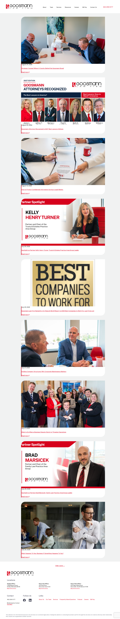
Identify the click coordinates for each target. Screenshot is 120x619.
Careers (76, 7)
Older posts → (60, 566)
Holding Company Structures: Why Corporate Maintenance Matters (43, 371)
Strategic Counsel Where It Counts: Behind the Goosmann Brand (42, 68)
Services (58, 7)
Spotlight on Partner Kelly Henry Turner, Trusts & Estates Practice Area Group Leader (50, 250)
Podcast (79, 599)
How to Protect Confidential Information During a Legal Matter (42, 189)
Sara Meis (9, 604)
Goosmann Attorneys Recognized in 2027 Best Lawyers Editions (42, 129)
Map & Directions (11, 588)
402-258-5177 (108, 7)
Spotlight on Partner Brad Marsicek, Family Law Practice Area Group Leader (46, 493)
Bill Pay (84, 7)
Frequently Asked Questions (68, 599)
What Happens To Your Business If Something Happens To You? (42, 553)
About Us (41, 599)
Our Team (48, 599)
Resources (68, 7)
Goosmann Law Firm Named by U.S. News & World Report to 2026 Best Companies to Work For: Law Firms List (57, 311)
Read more (25, 72)
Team (51, 7)
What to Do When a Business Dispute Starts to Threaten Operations (43, 432)
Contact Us (93, 7)
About (44, 7)
